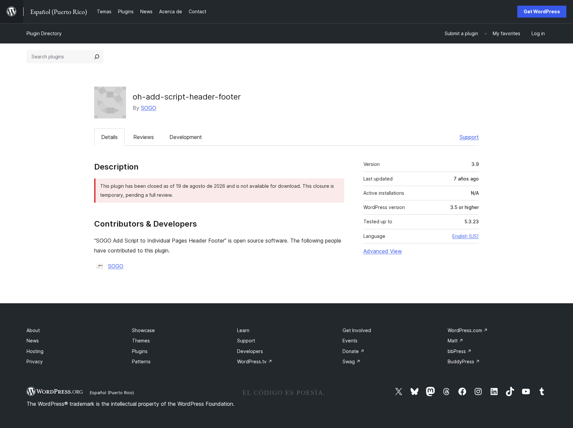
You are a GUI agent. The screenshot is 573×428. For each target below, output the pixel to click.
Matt (455, 340)
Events (350, 340)
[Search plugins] (96, 56)
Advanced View (382, 251)
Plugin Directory (44, 33)
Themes (141, 340)
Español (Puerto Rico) (112, 392)
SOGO (148, 108)
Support (469, 137)
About (33, 330)
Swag (351, 361)
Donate (353, 351)
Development (185, 137)
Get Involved (357, 330)
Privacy (35, 361)
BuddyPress (464, 361)
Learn (243, 330)
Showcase (143, 330)
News (33, 340)
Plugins (140, 351)
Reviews (143, 137)
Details (109, 137)
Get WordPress (542, 11)
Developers (250, 351)
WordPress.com (468, 330)
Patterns (141, 361)
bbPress (460, 351)
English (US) (465, 236)
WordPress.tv (254, 361)
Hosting (35, 351)
